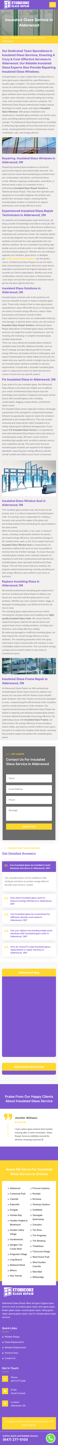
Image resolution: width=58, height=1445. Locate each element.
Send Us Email (18, 1393)
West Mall (37, 1272)
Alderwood (15, 38)
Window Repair (12, 1337)
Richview (37, 1199)
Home (5, 38)
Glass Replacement (14, 1342)
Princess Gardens (41, 1188)
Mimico (13, 1270)
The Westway (39, 1241)
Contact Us (10, 1358)
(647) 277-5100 (18, 1381)
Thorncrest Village (41, 1251)
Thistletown (38, 1246)
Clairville (14, 1199)
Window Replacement (15, 1347)
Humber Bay (16, 1215)
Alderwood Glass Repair (37, 1421)
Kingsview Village (18, 1254)
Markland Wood (17, 1265)
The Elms (37, 1230)
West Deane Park (41, 1257)
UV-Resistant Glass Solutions (21, 259)
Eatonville (14, 1204)
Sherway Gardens (41, 1204)
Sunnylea (37, 1225)
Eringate (14, 1210)
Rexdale (37, 1194)
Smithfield (37, 1210)
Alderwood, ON (18, 1405)
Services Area (11, 1353)
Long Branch (16, 1260)
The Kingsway (39, 1235)
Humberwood (16, 1239)
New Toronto (16, 1276)
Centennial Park (17, 1194)
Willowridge (38, 1277)
